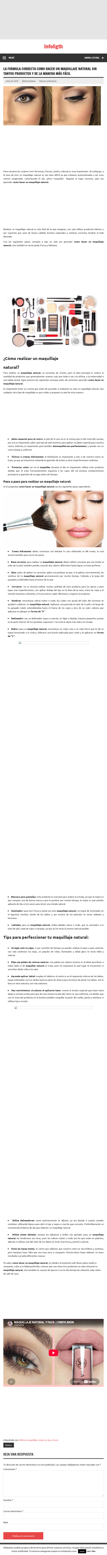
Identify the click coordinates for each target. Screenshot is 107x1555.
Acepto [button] (82, 1551)
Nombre (8, 1500)
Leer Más (91, 1551)
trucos (55, 1439)
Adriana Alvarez (29, 80)
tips (49, 1439)
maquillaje (32, 1439)
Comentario (10, 1469)
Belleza (8, 1445)
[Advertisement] (53, 19)
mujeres (42, 1439)
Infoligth (53, 46)
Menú (11, 57)
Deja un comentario (47, 80)
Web (5, 1522)
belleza (22, 1439)
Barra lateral (92, 57)
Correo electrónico (13, 1511)
